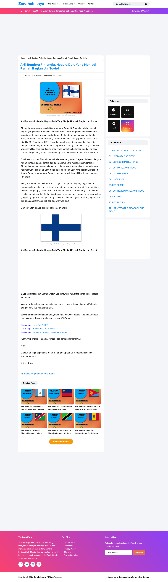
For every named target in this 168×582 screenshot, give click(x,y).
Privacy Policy (70, 549)
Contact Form (69, 542)
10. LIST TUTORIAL (118, 202)
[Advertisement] (84, 35)
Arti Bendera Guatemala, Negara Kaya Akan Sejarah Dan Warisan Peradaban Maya (59, 11)
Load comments (61, 441)
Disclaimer (68, 546)
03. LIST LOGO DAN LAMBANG (123, 162)
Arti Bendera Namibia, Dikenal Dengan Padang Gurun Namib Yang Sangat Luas (32, 434)
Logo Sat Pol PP (40, 325)
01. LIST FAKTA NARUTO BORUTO (125, 150)
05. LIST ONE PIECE (118, 173)
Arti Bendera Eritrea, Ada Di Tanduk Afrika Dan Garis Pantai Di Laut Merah (87, 409)
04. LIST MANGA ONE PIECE (122, 168)
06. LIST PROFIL (116, 179)
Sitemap (67, 552)
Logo (52, 374)
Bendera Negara (30, 374)
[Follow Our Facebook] (20, 564)
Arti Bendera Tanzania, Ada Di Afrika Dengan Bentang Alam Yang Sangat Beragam (60, 433)
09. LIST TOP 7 (116, 196)
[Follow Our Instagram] (32, 564)
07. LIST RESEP (116, 185)
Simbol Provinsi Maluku (44, 328)
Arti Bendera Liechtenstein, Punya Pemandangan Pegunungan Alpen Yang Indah (60, 411)
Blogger (146, 577)
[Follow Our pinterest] (38, 564)
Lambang (43, 374)
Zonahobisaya (125, 577)
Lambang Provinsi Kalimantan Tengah (50, 332)
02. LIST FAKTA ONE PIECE (122, 156)
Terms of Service (71, 555)
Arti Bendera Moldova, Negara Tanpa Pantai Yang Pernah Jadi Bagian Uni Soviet (86, 434)
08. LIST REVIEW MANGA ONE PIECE (126, 191)
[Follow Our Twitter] (26, 564)
